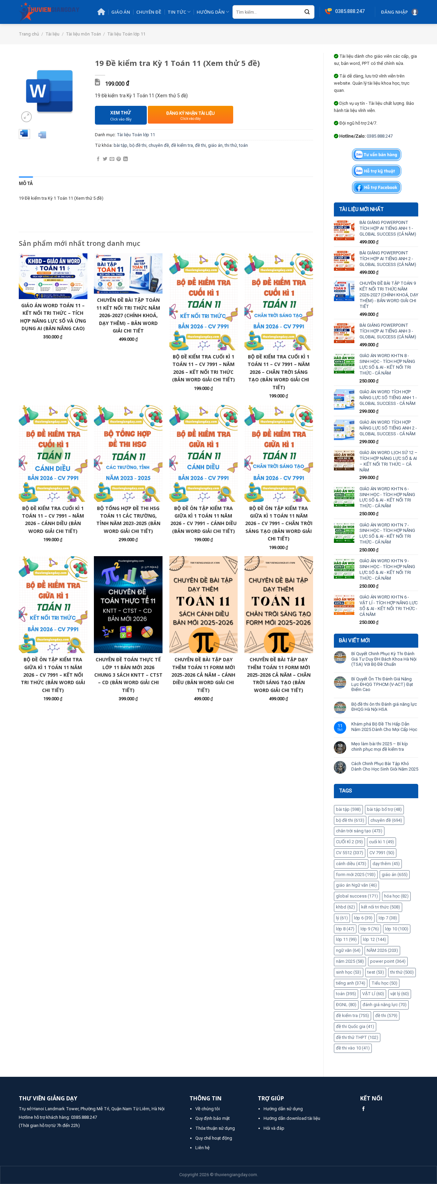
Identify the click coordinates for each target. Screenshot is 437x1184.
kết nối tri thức (380, 907)
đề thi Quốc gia (355, 1026)
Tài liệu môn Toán (83, 34)
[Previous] (29, 91)
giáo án (395, 874)
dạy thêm (386, 863)
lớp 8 (345, 928)
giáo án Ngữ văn (356, 885)
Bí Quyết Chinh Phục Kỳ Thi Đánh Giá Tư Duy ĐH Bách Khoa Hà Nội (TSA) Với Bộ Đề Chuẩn (384, 659)
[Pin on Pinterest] (118, 159)
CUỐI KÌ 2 (349, 841)
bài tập (348, 809)
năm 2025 (350, 961)
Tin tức (177, 12)
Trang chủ (29, 34)
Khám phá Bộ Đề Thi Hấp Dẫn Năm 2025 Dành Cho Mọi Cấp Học (384, 726)
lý (342, 917)
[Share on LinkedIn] (125, 159)
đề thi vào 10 (353, 1048)
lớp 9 (370, 928)
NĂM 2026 (382, 950)
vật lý (399, 993)
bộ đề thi (350, 820)
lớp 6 (363, 917)
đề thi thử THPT (357, 1037)
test (375, 972)
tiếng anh (350, 983)
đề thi (386, 1015)
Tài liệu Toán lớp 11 (126, 34)
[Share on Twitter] (105, 159)
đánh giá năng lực (385, 1004)
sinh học (348, 972)
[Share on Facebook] (98, 159)
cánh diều (351, 863)
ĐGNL (346, 1004)
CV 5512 (349, 852)
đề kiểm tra (352, 1015)
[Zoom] (26, 116)
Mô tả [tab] (26, 183)
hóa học (396, 896)
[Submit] (307, 12)
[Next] (75, 91)
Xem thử (120, 116)
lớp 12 (374, 939)
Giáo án (120, 12)
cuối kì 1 (381, 841)
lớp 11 (346, 939)
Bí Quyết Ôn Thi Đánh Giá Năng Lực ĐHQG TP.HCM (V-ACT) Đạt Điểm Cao (382, 684)
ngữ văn (348, 950)
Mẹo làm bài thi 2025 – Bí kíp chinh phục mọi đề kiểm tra (379, 746)
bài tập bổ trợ (384, 809)
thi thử (402, 972)
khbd (345, 907)
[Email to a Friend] (112, 159)
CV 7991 (381, 852)
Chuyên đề (148, 12)
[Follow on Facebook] (363, 1109)
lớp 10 (396, 928)
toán (346, 993)
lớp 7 (388, 917)
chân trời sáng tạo (359, 830)
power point (388, 961)
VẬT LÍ (373, 993)
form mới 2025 (356, 874)
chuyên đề (386, 820)
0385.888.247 (380, 136)
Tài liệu (52, 34)
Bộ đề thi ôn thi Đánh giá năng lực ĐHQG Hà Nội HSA (384, 707)
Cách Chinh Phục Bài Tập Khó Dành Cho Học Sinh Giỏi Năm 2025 (384, 766)
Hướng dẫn (211, 12)
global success (357, 896)
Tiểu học (384, 983)
